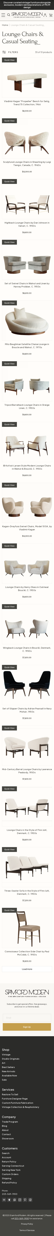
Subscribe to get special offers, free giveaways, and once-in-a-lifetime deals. (27, 1005)
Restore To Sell (10, 1094)
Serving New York (11, 1170)
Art (3, 1063)
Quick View (9, 60)
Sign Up (27, 1026)
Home (5, 25)
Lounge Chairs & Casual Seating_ (28, 25)
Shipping (6, 1178)
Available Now (9, 1075)
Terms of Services (27, 1230)
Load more (27, 969)
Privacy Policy (27, 1224)
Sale (4, 1079)
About (5, 1130)
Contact (6, 1134)
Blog (4, 1126)
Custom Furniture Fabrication (17, 1102)
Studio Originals (10, 1058)
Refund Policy (9, 1182)
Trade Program (10, 1121)
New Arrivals (8, 1071)
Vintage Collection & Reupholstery (20, 1107)
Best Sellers (8, 1067)
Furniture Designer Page (15, 1098)
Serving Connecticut (13, 1165)
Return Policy (9, 1161)
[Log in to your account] (45, 15)
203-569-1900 (9, 1194)
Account (6, 1157)
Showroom (8, 1138)
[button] (3, 15)
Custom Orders (10, 1174)
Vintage (6, 1054)
